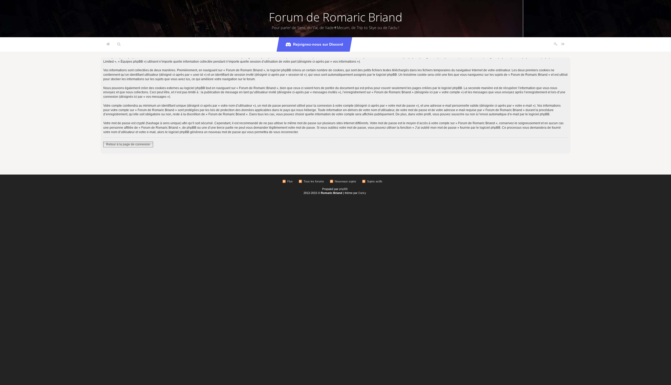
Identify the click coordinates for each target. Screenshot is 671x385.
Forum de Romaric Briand (335, 17)
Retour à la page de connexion (128, 144)
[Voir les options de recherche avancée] (119, 44)
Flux (290, 181)
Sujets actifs (374, 181)
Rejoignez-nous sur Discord (318, 44)
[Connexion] (563, 44)
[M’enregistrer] (556, 44)
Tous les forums (314, 181)
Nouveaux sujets (345, 181)
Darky (362, 192)
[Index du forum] (108, 44)
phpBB (343, 189)
